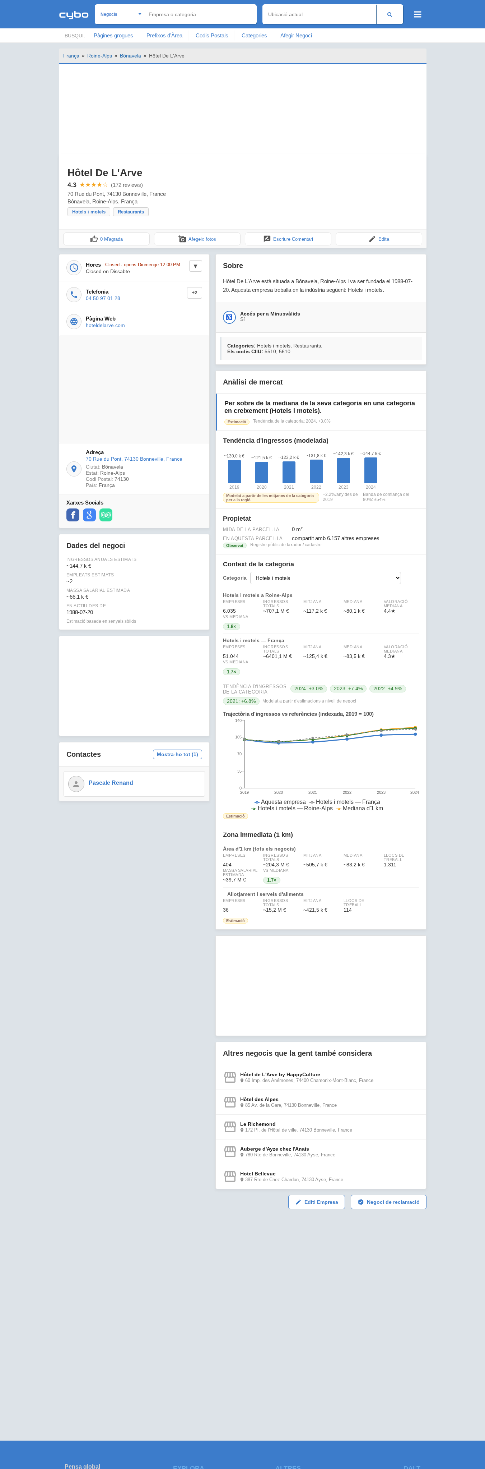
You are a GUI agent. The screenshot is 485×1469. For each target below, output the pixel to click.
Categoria (235, 578)
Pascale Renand (111, 783)
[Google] (89, 514)
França (71, 56)
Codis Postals (212, 35)
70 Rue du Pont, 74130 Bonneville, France (134, 459)
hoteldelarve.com (105, 325)
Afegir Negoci (296, 35)
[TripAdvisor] (105, 514)
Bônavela (130, 56)
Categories (254, 35)
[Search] (389, 14)
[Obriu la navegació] (417, 14)
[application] (321, 765)
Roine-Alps (99, 56)
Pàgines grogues (113, 35)
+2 (194, 292)
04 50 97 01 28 (103, 298)
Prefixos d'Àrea (164, 35)
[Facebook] (72, 514)
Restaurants (131, 212)
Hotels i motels (89, 212)
